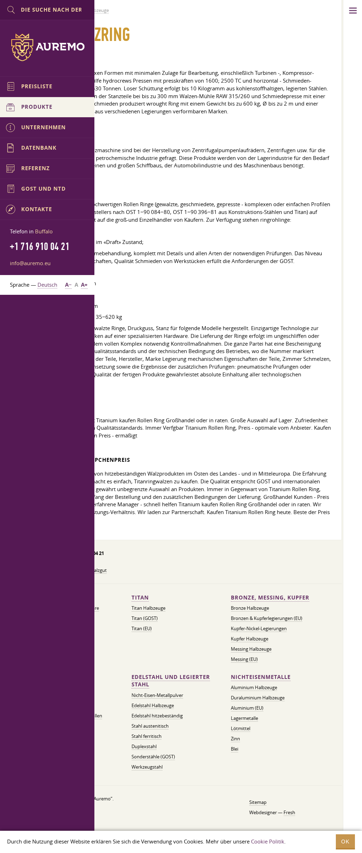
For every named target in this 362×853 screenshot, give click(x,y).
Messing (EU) (244, 659)
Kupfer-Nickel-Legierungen (259, 628)
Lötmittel (240, 728)
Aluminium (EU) (247, 708)
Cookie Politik (267, 841)
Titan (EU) (142, 628)
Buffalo (44, 231)
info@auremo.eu (30, 263)
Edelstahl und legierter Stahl (171, 680)
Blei (234, 749)
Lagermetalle (244, 718)
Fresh (289, 812)
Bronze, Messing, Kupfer (270, 597)
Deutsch (47, 284)
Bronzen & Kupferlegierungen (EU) (266, 618)
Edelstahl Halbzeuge (153, 705)
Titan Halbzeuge (148, 608)
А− (68, 284)
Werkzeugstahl (147, 767)
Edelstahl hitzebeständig (157, 715)
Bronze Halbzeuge (250, 608)
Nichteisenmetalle (261, 677)
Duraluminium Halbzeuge (258, 697)
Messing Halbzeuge (251, 649)
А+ (84, 284)
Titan (140, 597)
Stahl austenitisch (150, 726)
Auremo (47, 47)
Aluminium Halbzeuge (254, 687)
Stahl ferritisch (147, 736)
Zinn (235, 738)
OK (345, 842)
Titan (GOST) (145, 618)
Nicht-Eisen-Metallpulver (157, 695)
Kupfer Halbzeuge (249, 639)
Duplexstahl (144, 746)
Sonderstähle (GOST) (153, 756)
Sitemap (258, 802)
